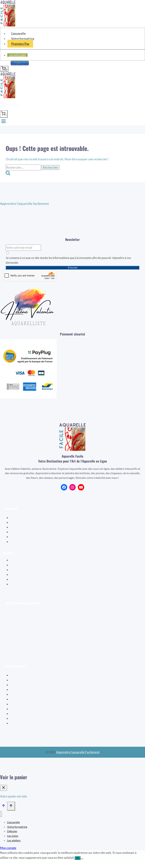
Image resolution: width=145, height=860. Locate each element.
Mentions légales (25, 541)
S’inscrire (72, 267)
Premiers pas (10, 105)
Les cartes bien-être (26, 694)
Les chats (19, 718)
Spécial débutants (24, 675)
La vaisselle (20, 699)
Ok (77, 858)
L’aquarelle (18, 33)
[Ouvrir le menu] (3, 121)
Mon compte (19, 63)
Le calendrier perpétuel (28, 723)
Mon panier (22, 565)
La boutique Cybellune (29, 527)
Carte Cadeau (24, 574)
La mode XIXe (22, 704)
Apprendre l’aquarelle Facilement (78, 752)
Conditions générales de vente (34, 537)
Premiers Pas (20, 44)
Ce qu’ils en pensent (27, 532)
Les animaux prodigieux (28, 709)
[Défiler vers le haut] (3, 806)
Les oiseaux (20, 680)
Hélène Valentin (25, 517)
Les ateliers (17, 55)
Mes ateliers (23, 570)
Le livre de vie (22, 685)
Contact (20, 584)
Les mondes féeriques (27, 713)
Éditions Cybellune (27, 522)
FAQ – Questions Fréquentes (33, 579)
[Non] (81, 858)
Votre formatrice (22, 38)
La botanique (21, 689)
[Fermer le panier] (3, 788)
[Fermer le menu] (1, 814)
